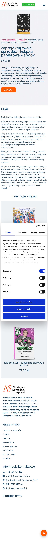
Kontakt (7, 458)
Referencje (8, 442)
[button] (44, 5)
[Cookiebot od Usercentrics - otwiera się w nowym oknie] (35, 226)
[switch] (42, 278)
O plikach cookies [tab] (38, 232)
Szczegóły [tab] (22, 232)
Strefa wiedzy (10, 446)
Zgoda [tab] (8, 232)
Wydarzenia (9, 454)
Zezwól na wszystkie (24, 302)
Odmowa (24, 316)
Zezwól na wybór (24, 309)
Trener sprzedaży (8, 40)
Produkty (22, 40)
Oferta (6, 438)
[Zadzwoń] (44, 533)
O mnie (6, 434)
